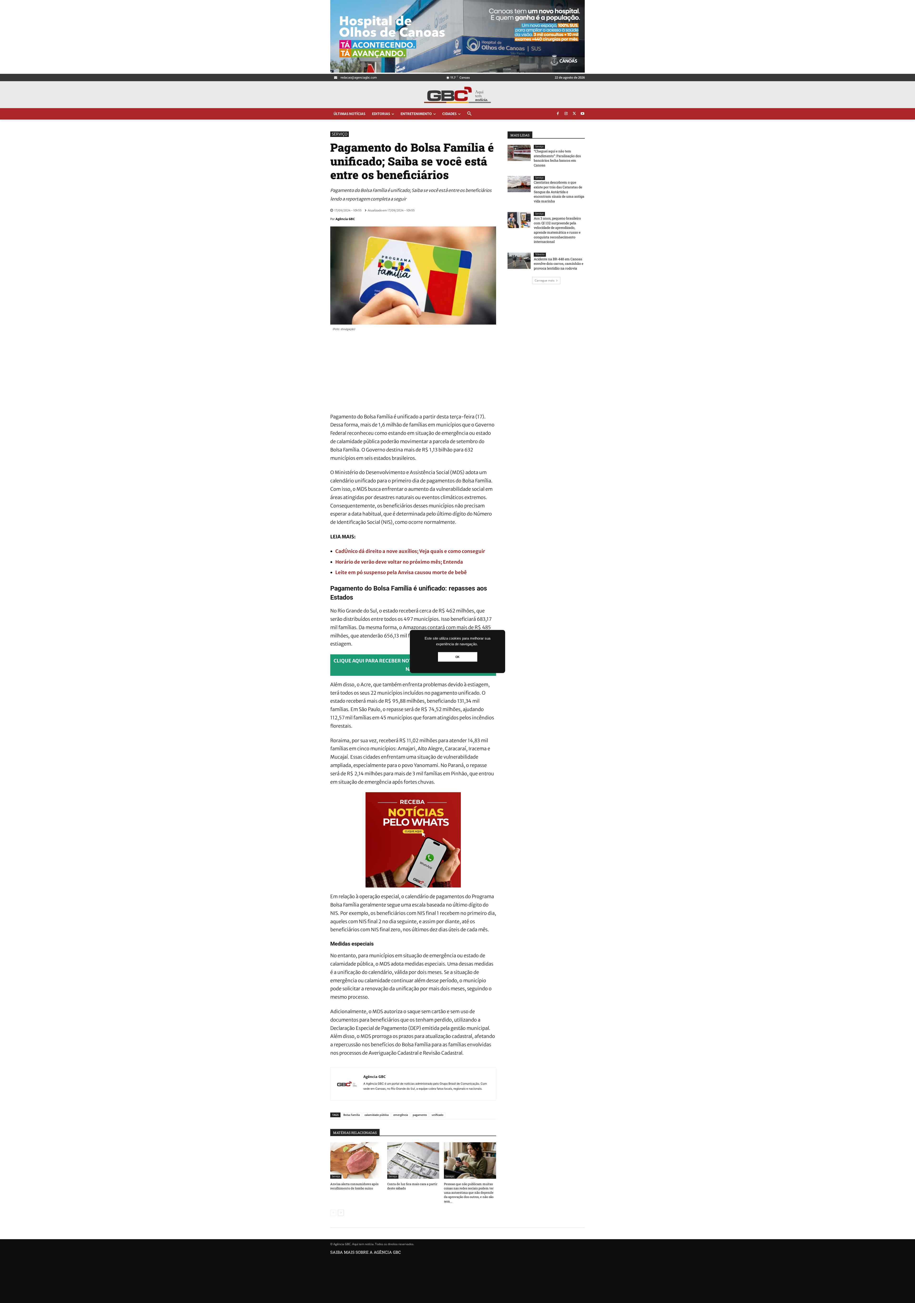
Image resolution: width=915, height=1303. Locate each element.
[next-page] (341, 1213)
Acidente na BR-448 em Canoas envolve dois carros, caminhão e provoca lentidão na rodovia (558, 264)
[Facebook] (557, 113)
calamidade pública (377, 1115)
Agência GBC (345, 219)
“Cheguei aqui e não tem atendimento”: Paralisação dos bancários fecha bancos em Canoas (557, 158)
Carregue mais (544, 280)
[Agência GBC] (347, 1083)
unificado (437, 1115)
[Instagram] (566, 113)
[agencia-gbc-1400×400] (457, 71)
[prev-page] (333, 1213)
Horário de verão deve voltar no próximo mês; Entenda (399, 562)
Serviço (339, 134)
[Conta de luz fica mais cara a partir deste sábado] (413, 1160)
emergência (400, 1115)
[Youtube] (582, 113)
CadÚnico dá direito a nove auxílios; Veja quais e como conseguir (410, 551)
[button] (469, 114)
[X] (574, 113)
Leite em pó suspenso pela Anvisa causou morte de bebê (401, 572)
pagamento (420, 1115)
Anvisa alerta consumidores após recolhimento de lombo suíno (354, 1186)
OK (457, 657)
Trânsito (539, 254)
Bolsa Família (351, 1115)
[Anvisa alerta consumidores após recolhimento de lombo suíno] (356, 1160)
